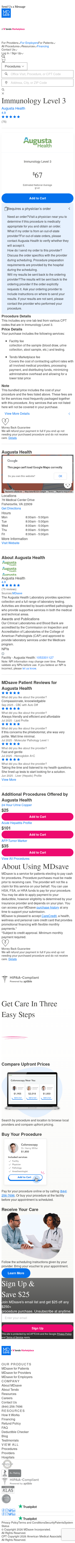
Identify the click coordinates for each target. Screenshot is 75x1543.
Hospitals (8, 1457)
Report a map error (64, 492)
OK (60, 476)
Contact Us (9, 1402)
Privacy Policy (64, 1333)
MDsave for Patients (15, 1368)
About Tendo (10, 1389)
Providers (8, 1453)
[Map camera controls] (68, 485)
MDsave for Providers (16, 1373)
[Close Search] (3, 93)
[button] (37, 208)
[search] (4, 56)
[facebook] (3, 1510)
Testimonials (10, 1440)
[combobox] (38, 74)
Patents (59, 1522)
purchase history (48, 907)
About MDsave (12, 1385)
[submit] (4, 89)
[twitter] (10, 1510)
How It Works (11, 1415)
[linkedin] (13, 1510)
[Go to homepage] (37, 1350)
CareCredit (49, 916)
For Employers (29, 43)
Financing (43, 46)
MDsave (17, 593)
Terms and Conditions (31, 1522)
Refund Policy (11, 1423)
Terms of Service (14, 1337)
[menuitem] (11, 42)
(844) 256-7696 (12, 1406)
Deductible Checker (15, 1432)
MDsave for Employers (17, 1377)
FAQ (5, 1428)
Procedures (9, 1449)
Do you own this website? (21, 476)
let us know (29, 668)
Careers (7, 1398)
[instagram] (6, 1510)
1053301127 (45, 657)
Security (50, 1522)
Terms (51, 492)
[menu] (37, 44)
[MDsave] (37, 24)
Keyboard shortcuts (13, 492)
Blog (5, 1436)
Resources (9, 1394)
